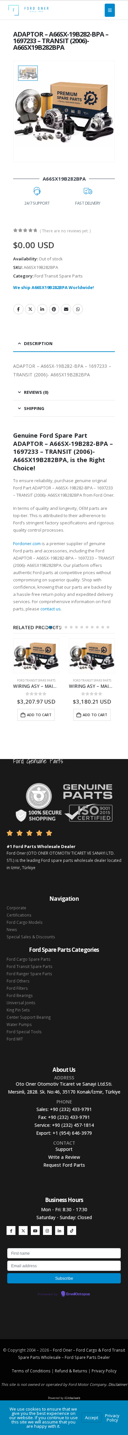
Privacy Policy (104, 1370)
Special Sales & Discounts (31, 936)
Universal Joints (21, 1002)
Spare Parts (85, 1357)
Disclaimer (117, 1384)
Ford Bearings (20, 995)
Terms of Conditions (31, 1370)
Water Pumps (19, 1024)
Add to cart (39, 714)
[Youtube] (35, 1230)
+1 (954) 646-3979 (72, 1133)
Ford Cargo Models (25, 922)
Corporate (16, 907)
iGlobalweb (72, 1398)
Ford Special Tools (24, 1031)
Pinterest (54, 309)
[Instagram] (47, 1230)
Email (66, 309)
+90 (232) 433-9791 (71, 1109)
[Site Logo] (28, 10)
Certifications (19, 915)
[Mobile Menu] (110, 10)
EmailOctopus (78, 1294)
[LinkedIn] (59, 1230)
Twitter (30, 309)
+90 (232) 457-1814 (73, 1125)
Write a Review (64, 1157)
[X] (23, 1230)
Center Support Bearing (29, 1017)
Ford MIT (15, 1038)
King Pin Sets (18, 1009)
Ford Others (18, 980)
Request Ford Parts (64, 1165)
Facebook (18, 309)
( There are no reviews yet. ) (65, 231)
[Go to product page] (36, 656)
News (12, 929)
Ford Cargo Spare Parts (29, 959)
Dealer (103, 1357)
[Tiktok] (71, 1230)
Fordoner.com (27, 543)
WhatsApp (78, 309)
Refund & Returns (71, 1370)
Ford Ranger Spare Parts (29, 973)
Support (64, 1149)
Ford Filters (17, 988)
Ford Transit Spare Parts (58, 276)
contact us (50, 609)
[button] (45, 627)
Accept (91, 1417)
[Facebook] (11, 1230)
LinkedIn (42, 309)
